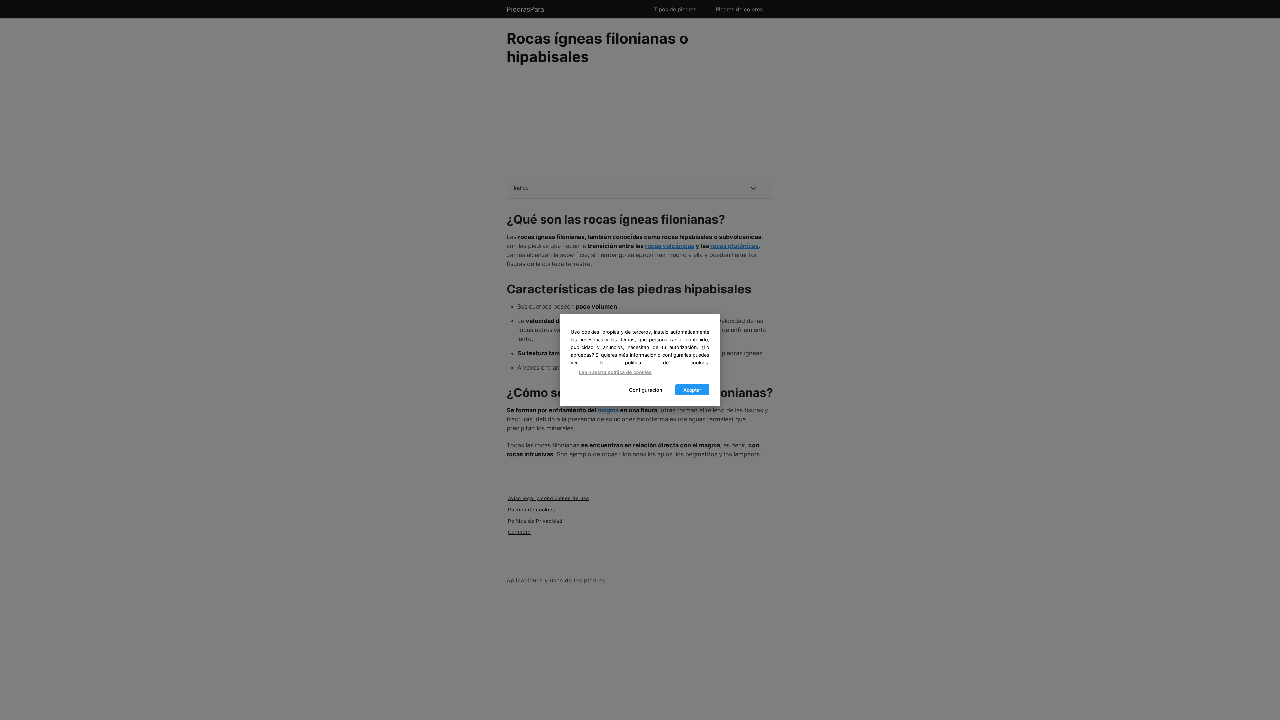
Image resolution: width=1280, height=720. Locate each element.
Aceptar (692, 390)
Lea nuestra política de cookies (615, 372)
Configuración (645, 390)
